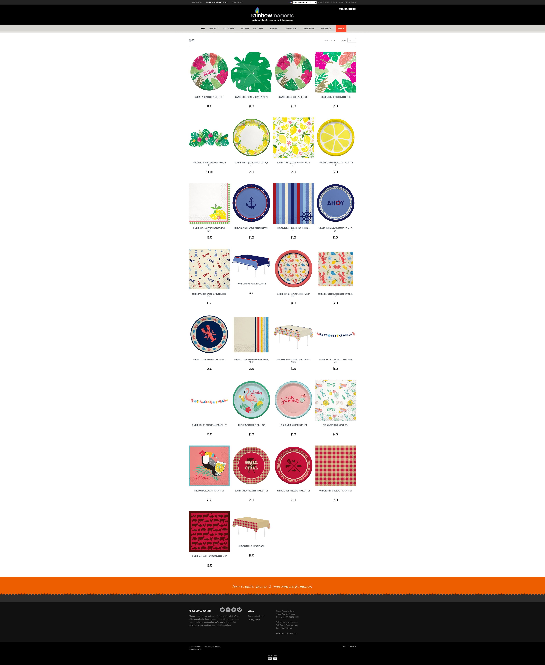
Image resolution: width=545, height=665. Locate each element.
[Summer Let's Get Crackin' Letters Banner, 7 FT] (335, 334)
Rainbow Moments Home (216, 2)
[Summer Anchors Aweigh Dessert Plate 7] (335, 203)
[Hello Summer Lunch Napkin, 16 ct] (335, 400)
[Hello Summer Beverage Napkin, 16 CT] (209, 465)
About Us (353, 646)
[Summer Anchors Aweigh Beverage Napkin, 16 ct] (209, 268)
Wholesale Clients (347, 9)
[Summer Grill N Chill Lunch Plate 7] (293, 465)
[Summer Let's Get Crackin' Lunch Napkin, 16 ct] (335, 268)
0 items (329, 2)
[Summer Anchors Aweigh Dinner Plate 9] (251, 203)
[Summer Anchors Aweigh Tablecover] (251, 263)
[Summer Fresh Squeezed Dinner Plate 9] (251, 137)
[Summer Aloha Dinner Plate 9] (209, 72)
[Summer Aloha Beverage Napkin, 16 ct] (335, 72)
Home (326, 40)
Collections (308, 28)
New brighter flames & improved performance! (273, 586)
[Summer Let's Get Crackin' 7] (209, 334)
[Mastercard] (275, 658)
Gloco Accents (201, 646)
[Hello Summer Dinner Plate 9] (251, 400)
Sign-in (341, 2)
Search (344, 646)
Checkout (351, 2)
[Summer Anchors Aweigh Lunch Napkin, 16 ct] (293, 203)
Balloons (274, 28)
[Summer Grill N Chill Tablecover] (251, 526)
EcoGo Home (237, 2)
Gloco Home (196, 2)
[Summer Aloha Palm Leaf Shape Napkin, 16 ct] (251, 72)
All (350, 40)
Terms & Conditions (256, 616)
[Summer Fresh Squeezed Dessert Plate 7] (335, 137)
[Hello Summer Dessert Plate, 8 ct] (293, 400)
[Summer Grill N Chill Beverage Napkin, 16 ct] (209, 531)
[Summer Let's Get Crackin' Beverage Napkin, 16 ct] (251, 334)
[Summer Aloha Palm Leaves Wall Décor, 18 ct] (209, 137)
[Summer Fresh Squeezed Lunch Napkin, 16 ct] (293, 137)
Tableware (244, 28)
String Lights (292, 28)
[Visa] (270, 658)
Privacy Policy (254, 619)
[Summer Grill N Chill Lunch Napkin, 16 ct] (335, 465)
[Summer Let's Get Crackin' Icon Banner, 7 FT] (209, 400)
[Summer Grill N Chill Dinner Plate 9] (251, 465)
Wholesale (326, 28)
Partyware (258, 28)
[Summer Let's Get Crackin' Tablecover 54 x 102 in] (293, 334)
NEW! (203, 28)
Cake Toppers (229, 28)
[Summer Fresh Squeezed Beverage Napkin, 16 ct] (209, 203)
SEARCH (341, 28)
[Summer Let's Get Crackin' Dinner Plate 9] (293, 268)
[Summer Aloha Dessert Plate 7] (293, 72)
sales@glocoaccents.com (286, 633)
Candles (212, 28)
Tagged (343, 40)
